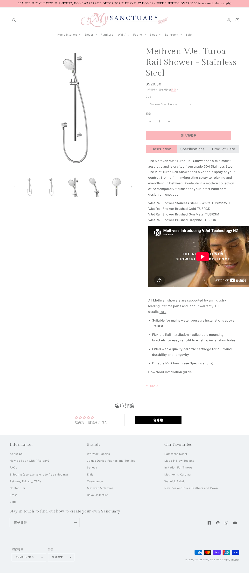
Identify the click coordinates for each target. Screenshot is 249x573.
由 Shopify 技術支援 (229, 559)
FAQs (13, 467)
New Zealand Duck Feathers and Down (191, 488)
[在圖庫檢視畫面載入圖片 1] (29, 187)
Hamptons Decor (175, 453)
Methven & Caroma (100, 488)
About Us (16, 453)
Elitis (90, 474)
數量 (148, 113)
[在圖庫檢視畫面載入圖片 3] (73, 187)
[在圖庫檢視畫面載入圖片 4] (95, 187)
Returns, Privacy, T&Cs (25, 481)
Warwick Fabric (175, 481)
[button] (14, 20)
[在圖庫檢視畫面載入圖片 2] (51, 187)
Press (13, 495)
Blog (13, 501)
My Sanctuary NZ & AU (207, 559)
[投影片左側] (14, 187)
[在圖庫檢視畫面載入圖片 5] (116, 187)
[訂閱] (75, 522)
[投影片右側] (131, 187)
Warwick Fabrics (98, 453)
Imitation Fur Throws (178, 467)
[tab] (161, 149)
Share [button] (154, 386)
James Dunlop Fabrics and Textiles (111, 460)
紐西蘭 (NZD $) (25, 557)
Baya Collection (97, 495)
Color (149, 96)
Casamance (95, 481)
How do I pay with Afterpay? (29, 460)
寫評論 (158, 420)
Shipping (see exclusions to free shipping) (39, 474)
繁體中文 (57, 557)
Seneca (92, 467)
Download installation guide (170, 372)
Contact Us (17, 488)
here (163, 312)
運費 (173, 89)
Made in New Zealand (179, 460)
